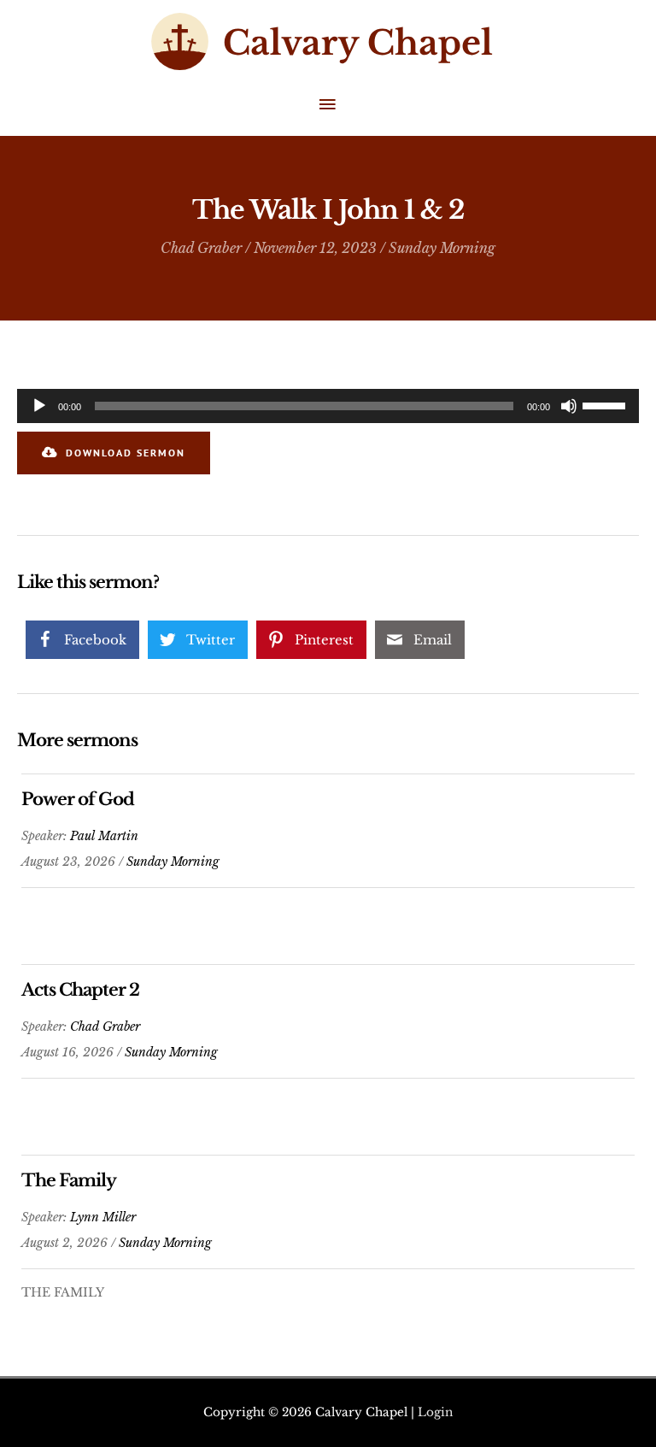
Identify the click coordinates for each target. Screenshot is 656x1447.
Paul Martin (104, 836)
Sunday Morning (442, 247)
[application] (328, 406)
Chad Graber (201, 247)
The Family (68, 1180)
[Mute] (568, 406)
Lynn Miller (103, 1217)
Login (435, 1412)
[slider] (606, 404)
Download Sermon (125, 452)
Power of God (77, 799)
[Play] (39, 406)
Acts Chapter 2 (80, 989)
